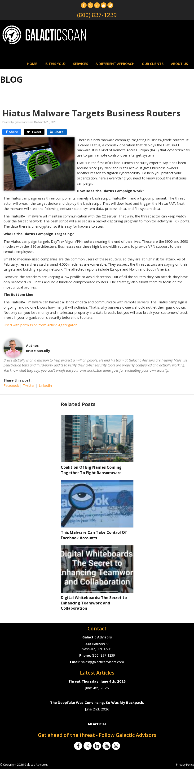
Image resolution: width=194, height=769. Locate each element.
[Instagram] (110, 5)
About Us (179, 63)
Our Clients (152, 63)
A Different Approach (115, 63)
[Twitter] (90, 5)
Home (32, 63)
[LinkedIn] (97, 5)
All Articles (97, 724)
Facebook (11, 385)
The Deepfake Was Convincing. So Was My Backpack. (97, 702)
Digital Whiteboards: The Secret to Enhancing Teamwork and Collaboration (94, 603)
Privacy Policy (185, 765)
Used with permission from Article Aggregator (40, 325)
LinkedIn (45, 385)
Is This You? (55, 63)
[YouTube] (103, 5)
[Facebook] (83, 5)
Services (80, 63)
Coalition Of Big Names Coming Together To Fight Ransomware (91, 470)
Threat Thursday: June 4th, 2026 (97, 681)
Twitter (29, 385)
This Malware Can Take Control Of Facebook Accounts (94, 535)
